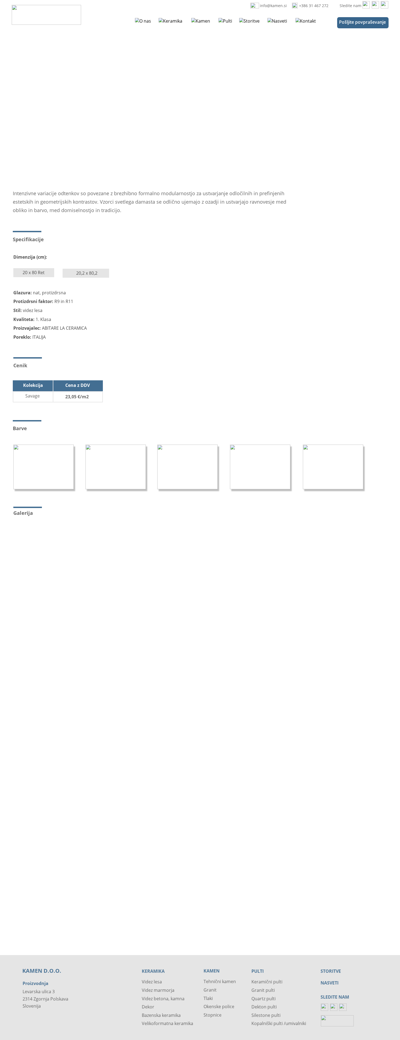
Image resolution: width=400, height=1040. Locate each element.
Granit (210, 990)
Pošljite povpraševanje (362, 22)
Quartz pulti (263, 999)
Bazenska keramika (161, 1015)
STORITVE (331, 971)
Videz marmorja (158, 990)
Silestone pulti (266, 1015)
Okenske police (219, 1007)
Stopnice (212, 1015)
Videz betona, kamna (163, 999)
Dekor (148, 1007)
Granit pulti (263, 990)
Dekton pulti (264, 1007)
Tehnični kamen (220, 981)
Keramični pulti (266, 982)
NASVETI (330, 983)
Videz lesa (152, 982)
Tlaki (208, 998)
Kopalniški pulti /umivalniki (278, 1023)
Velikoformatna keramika (167, 1023)
